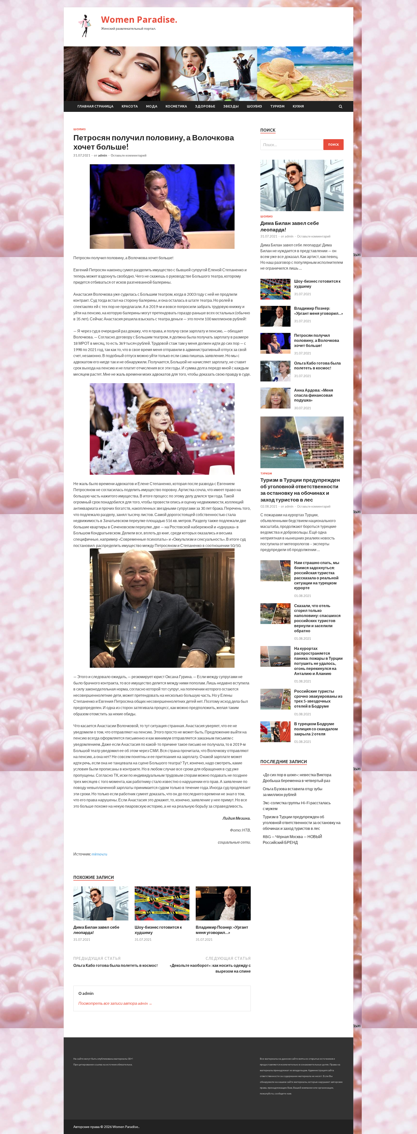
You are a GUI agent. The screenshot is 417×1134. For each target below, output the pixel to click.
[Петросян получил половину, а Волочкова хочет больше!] (275, 352)
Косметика (176, 106)
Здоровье (205, 106)
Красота (130, 106)
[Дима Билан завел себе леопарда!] (100, 921)
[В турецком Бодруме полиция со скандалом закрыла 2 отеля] (275, 740)
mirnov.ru (99, 854)
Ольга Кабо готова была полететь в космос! (317, 365)
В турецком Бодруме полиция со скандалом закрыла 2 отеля (316, 728)
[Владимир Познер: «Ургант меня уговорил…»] (223, 921)
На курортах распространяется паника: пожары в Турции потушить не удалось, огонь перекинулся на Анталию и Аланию (318, 661)
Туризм (277, 106)
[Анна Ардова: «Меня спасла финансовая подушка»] (275, 407)
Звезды (231, 106)
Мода (151, 106)
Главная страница (95, 106)
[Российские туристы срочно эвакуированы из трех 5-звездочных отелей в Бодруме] (275, 708)
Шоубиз (254, 106)
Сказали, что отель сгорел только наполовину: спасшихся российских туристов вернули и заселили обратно (317, 618)
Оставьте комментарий (128, 155)
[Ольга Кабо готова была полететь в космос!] (275, 380)
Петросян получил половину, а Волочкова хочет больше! (316, 340)
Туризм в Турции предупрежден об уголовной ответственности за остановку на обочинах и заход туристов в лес (302, 822)
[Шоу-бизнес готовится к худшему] (162, 921)
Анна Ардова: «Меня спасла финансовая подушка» (313, 395)
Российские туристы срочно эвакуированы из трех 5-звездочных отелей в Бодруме (318, 698)
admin (102, 155)
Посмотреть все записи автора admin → (115, 1003)
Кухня (298, 106)
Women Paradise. (139, 19)
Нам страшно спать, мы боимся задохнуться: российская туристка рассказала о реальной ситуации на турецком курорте (316, 575)
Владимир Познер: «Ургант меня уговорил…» (222, 930)
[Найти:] (302, 144)
